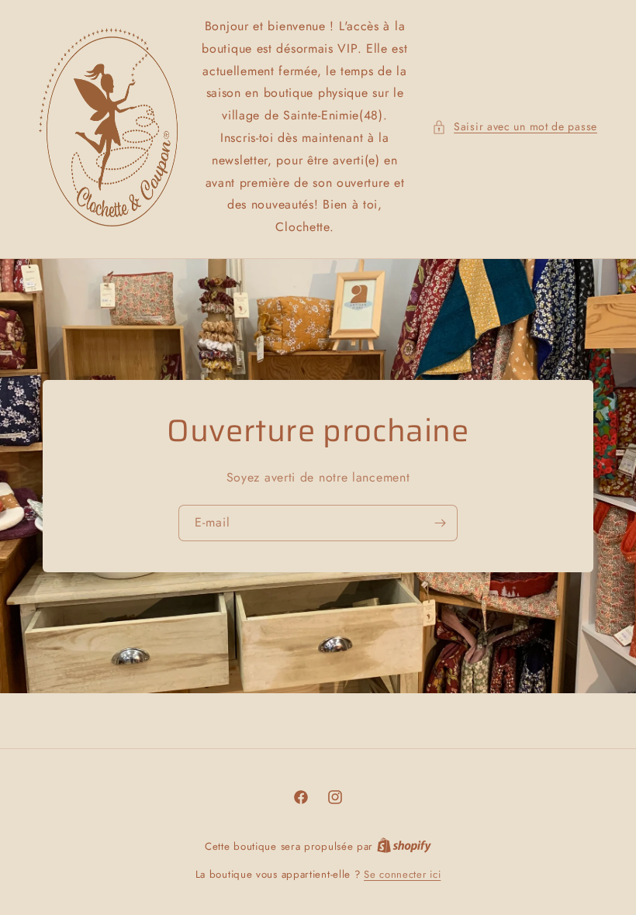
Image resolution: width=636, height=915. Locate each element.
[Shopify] (404, 846)
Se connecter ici (402, 874)
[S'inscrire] (440, 523)
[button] (514, 126)
